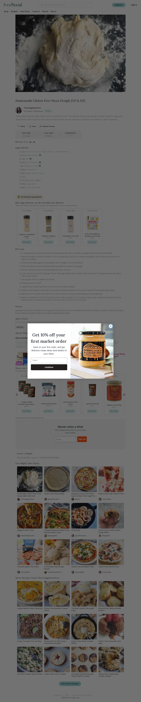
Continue (49, 367)
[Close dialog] (111, 326)
